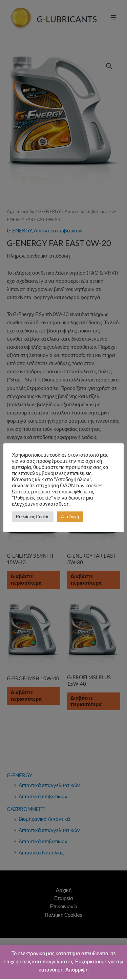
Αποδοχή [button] (70, 516)
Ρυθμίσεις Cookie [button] (32, 516)
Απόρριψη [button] (76, 970)
